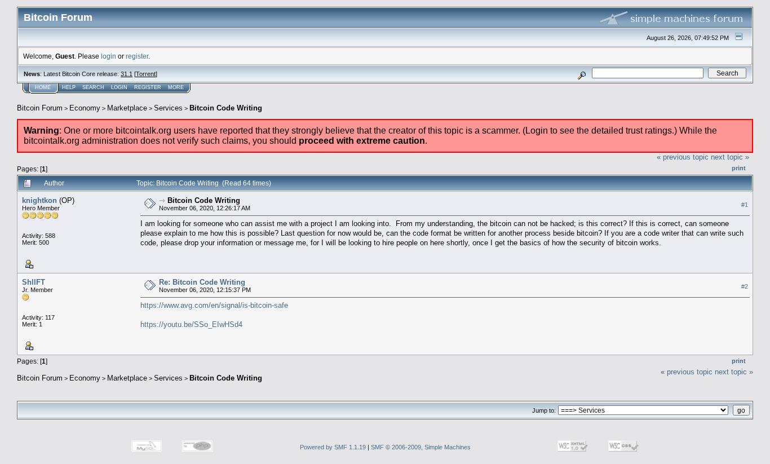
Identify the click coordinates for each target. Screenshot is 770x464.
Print (739, 168)
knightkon (39, 200)
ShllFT (33, 282)
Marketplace (127, 108)
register (137, 56)
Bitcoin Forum (40, 108)
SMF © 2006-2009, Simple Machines (421, 447)
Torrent (146, 73)
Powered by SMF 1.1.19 (333, 447)
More (176, 87)
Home (43, 87)
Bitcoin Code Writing (225, 108)
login (108, 56)
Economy (84, 108)
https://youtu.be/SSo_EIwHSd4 (191, 324)
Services (168, 108)
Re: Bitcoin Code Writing (202, 282)
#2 (744, 286)
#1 (744, 204)
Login (119, 87)
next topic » (730, 157)
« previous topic (683, 157)
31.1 (126, 73)
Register (147, 87)
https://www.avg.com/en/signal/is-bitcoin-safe (214, 305)
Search (93, 87)
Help (69, 87)
